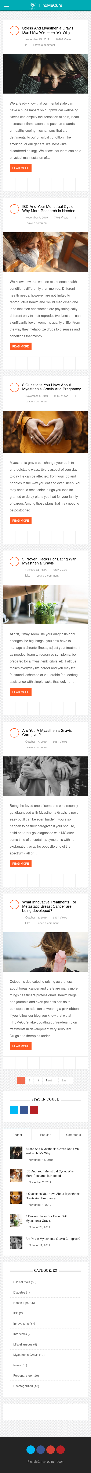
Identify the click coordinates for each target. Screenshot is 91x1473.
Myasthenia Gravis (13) (29, 1355)
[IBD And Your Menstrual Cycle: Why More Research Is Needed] (45, 252)
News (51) (20, 1365)
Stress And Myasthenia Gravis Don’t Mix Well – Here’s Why (47, 30)
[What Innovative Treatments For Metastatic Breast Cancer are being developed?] (45, 952)
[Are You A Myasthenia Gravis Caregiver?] (45, 776)
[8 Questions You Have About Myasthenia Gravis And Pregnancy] (45, 432)
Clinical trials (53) (24, 1282)
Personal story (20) (26, 1375)
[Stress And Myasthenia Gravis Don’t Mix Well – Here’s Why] (45, 74)
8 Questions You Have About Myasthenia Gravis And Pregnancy (51, 387)
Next (49, 1080)
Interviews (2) (22, 1334)
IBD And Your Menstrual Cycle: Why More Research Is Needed (48, 208)
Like (27, 575)
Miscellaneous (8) (25, 1344)
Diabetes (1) (21, 1292)
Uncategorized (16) (26, 1386)
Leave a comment (44, 45)
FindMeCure (50, 5)
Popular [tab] (45, 1135)
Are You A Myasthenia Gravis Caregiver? (47, 732)
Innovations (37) (24, 1323)
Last (65, 1080)
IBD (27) (19, 1313)
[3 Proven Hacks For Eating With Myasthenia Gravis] (45, 604)
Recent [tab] (17, 1135)
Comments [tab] (73, 1135)
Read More (20, 168)
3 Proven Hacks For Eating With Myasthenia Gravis (49, 561)
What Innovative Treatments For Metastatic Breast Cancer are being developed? (49, 906)
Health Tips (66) (24, 1303)
